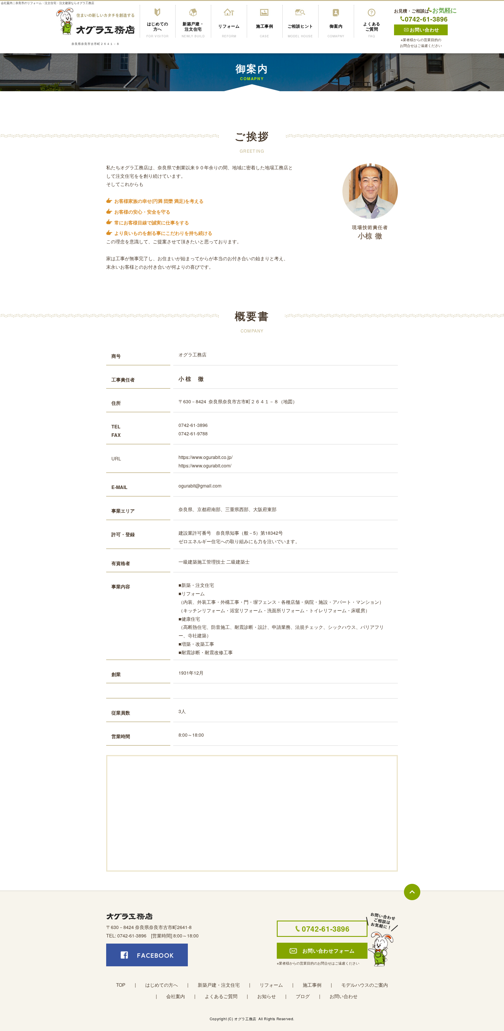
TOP (120, 984)
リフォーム (271, 984)
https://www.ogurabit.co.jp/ (205, 457)
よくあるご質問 (221, 996)
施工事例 (312, 984)
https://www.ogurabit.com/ (204, 465)
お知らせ (266, 996)
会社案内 (175, 996)
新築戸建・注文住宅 (219, 984)
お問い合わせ (344, 996)
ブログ (303, 996)
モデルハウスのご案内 (364, 984)
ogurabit (186, 485)
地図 (288, 401)
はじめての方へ (161, 984)
